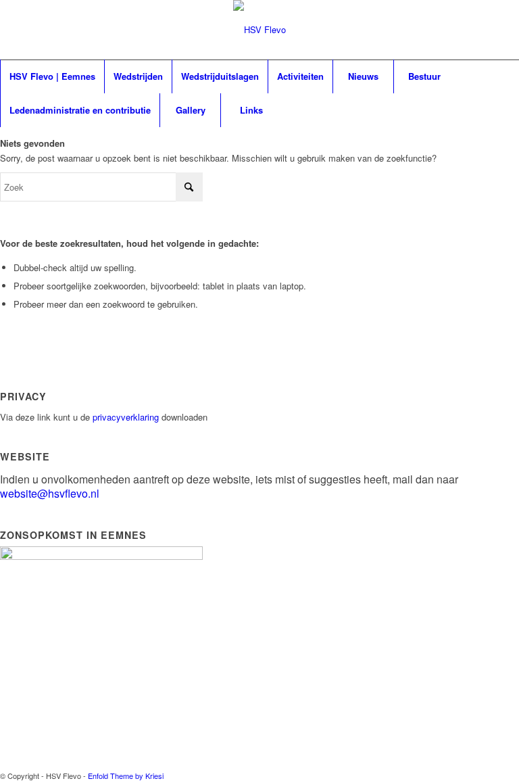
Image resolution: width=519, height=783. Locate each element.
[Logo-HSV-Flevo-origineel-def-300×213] (259, 46)
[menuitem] (52, 76)
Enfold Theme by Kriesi (126, 775)
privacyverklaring (126, 416)
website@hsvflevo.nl (49, 493)
